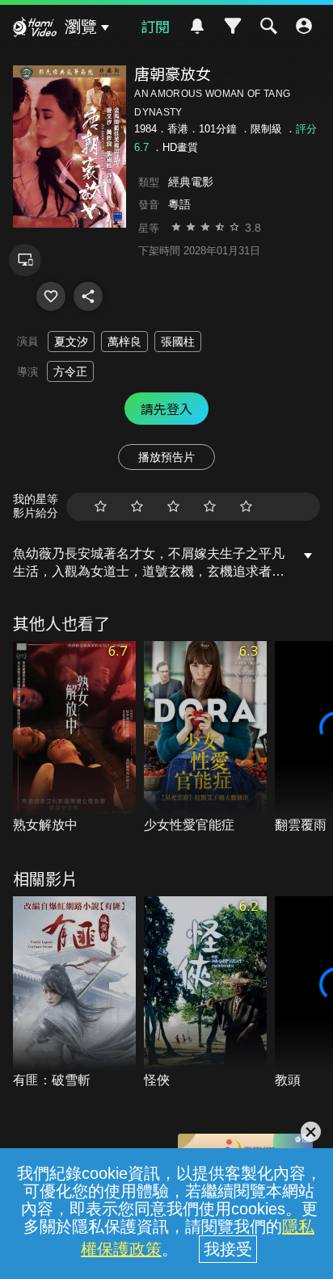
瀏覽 (81, 27)
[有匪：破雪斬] (74, 993)
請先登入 (166, 408)
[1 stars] (100, 507)
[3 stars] (173, 507)
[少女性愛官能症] (205, 738)
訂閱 (155, 25)
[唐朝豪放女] (50, 296)
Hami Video (35, 29)
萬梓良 (124, 341)
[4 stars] (210, 507)
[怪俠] (205, 993)
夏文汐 (71, 341)
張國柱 (178, 341)
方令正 (70, 371)
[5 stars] (246, 507)
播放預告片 (166, 457)
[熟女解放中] (74, 738)
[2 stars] (137, 507)
